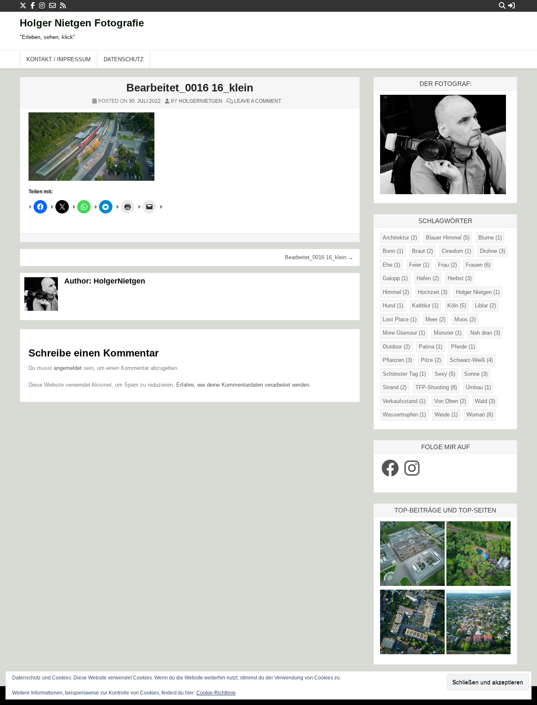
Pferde (463, 346)
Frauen (478, 265)
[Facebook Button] (33, 5)
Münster (447, 333)
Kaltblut (425, 305)
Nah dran (485, 333)
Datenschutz (123, 59)
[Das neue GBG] (412, 554)
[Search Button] (502, 5)
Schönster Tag (404, 374)
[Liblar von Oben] (478, 623)
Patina (430, 346)
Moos (465, 319)
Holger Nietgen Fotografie (82, 23)
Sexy (445, 374)
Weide (446, 414)
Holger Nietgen (478, 292)
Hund (393, 305)
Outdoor (396, 346)
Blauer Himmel (447, 237)
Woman (480, 414)
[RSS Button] (63, 5)
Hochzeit (432, 292)
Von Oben (450, 401)
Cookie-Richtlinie (216, 693)
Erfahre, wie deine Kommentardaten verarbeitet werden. (243, 385)
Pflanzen (397, 360)
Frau (447, 265)
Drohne (492, 251)
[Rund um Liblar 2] (478, 554)
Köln (456, 305)
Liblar (485, 305)
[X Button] (23, 5)
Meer (435, 319)
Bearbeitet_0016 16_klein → (319, 257)
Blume (490, 237)
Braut (422, 251)
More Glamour (404, 333)
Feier (419, 265)
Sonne (475, 374)
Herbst (460, 278)
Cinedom (456, 251)
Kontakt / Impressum (58, 59)
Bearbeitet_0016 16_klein (189, 87)
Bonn (393, 251)
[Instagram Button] (42, 5)
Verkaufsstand (404, 401)
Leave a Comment (257, 101)
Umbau (478, 387)
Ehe (391, 265)
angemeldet (68, 368)
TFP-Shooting (436, 387)
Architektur (400, 237)
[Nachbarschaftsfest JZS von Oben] (412, 623)
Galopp (395, 278)
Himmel (396, 292)
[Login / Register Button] (511, 5)
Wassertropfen (404, 414)
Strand (395, 387)
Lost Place (400, 319)
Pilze (431, 360)
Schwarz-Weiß (471, 360)
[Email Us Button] (52, 5)
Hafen (428, 278)
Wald (485, 401)
